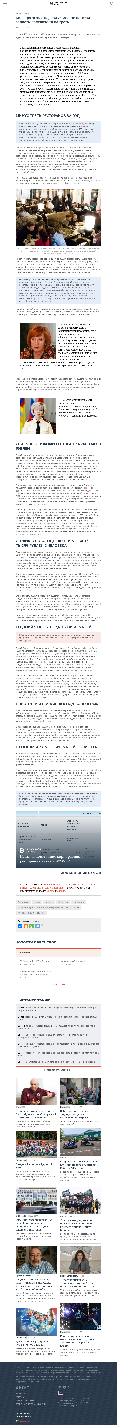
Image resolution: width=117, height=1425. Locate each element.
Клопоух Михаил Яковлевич (31, 912)
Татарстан (79, 902)
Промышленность (25, 1275)
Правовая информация (26, 1401)
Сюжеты (25, 952)
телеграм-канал (53, 884)
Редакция (20, 1394)
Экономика (21, 1216)
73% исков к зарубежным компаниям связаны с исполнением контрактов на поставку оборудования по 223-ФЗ (79, 1287)
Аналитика (22, 13)
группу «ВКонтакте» (75, 884)
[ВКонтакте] (20, 926)
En (66, 1393)
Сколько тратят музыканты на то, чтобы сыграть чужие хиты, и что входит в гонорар (80, 1345)
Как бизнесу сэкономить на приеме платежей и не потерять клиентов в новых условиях (34, 1229)
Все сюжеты (60, 984)
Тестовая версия (24, 1416)
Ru (61, 1393)
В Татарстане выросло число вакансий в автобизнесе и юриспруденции (57, 1061)
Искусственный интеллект (73, 962)
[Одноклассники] (26, 926)
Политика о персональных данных (32, 1404)
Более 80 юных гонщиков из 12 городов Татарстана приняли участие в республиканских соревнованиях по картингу (79, 1170)
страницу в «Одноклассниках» (47, 887)
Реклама (20, 1397)
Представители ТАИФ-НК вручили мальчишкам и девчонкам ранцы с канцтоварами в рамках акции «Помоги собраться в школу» (35, 1172)
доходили (92, 490)
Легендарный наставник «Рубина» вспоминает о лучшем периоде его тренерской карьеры (36, 1118)
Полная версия (23, 1413)
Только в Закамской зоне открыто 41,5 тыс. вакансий (79, 1117)
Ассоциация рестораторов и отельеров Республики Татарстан (48, 907)
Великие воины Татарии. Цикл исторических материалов (35, 974)
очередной (82, 123)
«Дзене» (61, 891)
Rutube (50, 891)
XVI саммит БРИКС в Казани (34, 962)
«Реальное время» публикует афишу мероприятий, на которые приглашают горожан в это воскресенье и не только (35, 1347)
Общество (63, 902)
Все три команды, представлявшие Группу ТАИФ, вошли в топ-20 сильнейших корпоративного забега (78, 1230)
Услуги (37, 902)
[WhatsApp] (31, 926)
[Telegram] (37, 926)
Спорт (19, 1107)
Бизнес (49, 902)
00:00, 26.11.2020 (23, 28)
